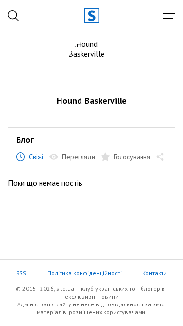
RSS (21, 273)
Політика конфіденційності (84, 273)
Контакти (154, 273)
